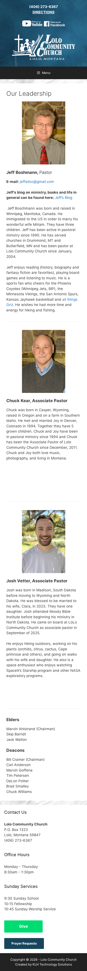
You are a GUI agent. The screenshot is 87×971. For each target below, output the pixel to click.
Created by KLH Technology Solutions (43, 964)
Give (23, 926)
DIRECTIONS (43, 12)
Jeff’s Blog (63, 198)
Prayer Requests (24, 943)
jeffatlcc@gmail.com (37, 182)
